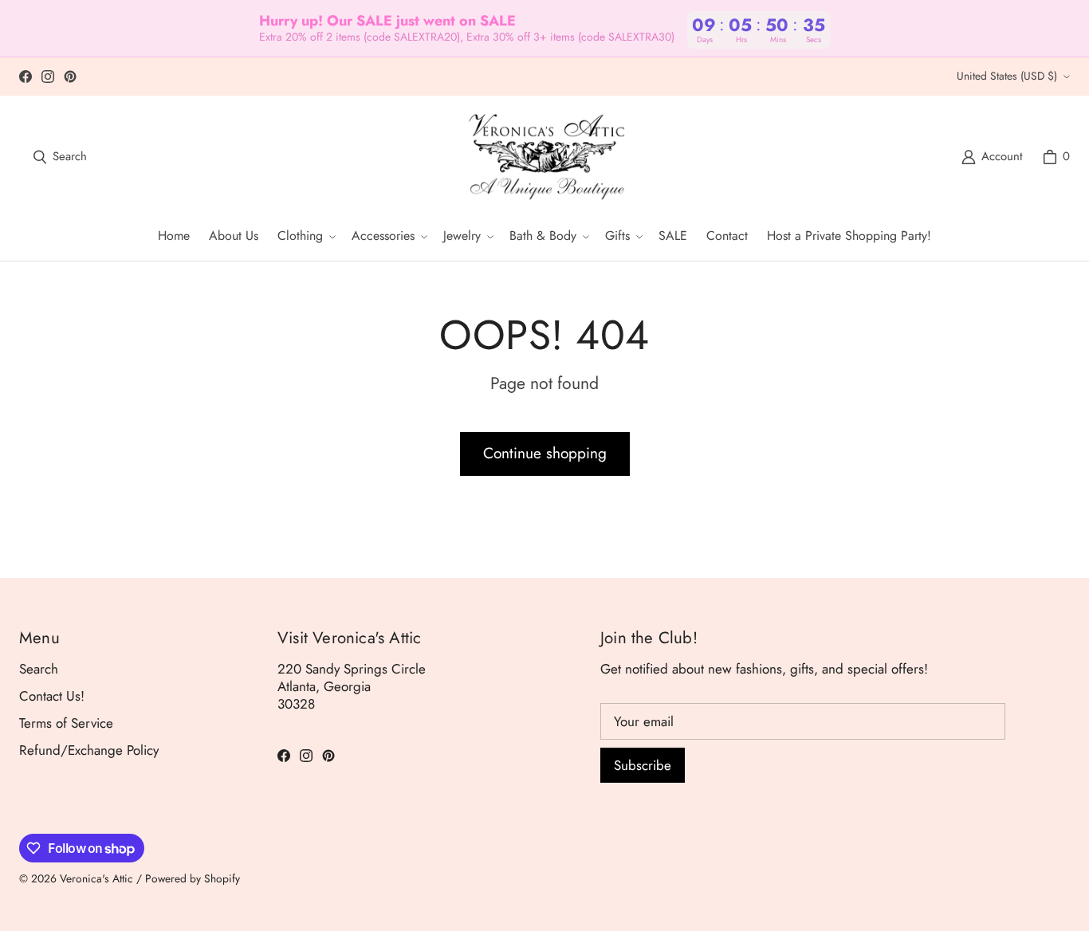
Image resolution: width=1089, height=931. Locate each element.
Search (38, 668)
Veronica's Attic (96, 878)
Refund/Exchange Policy (89, 750)
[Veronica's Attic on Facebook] (25, 76)
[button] (305, 236)
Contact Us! (52, 695)
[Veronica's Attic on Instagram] (48, 76)
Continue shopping (545, 453)
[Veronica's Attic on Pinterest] (70, 76)
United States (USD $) (1007, 76)
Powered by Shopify (192, 878)
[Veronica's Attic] (546, 157)
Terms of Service (66, 723)
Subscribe (642, 765)
